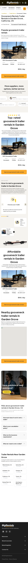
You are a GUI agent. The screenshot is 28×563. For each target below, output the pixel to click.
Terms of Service (13, 559)
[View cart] (23, 3)
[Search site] (20, 3)
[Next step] (25, 204)
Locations (4, 13)
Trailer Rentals (12, 13)
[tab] (14, 418)
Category (18, 7)
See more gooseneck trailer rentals (14, 76)
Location (4, 7)
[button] (12, 9)
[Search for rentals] (24, 8)
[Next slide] (25, 57)
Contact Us (7, 392)
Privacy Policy (5, 559)
